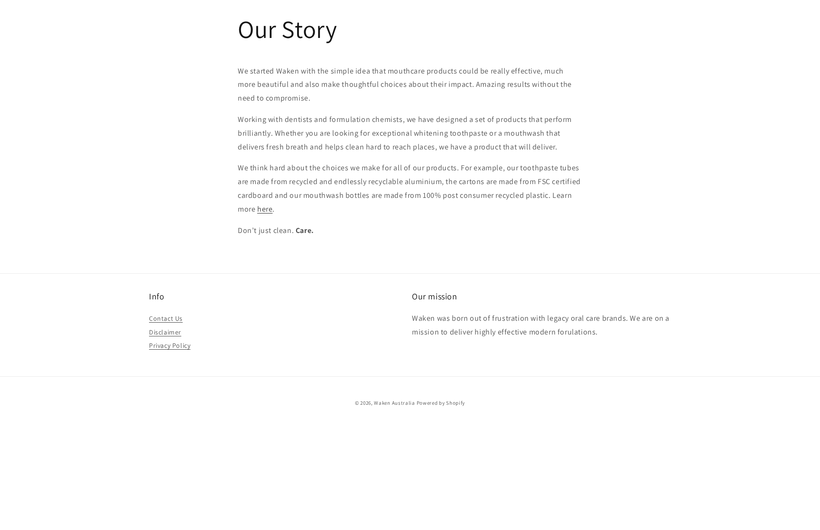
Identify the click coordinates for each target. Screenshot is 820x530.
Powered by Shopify (441, 403)
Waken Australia (394, 403)
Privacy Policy (169, 345)
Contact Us (166, 318)
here (264, 209)
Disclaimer (165, 332)
